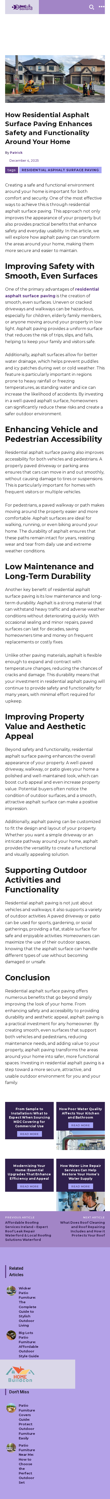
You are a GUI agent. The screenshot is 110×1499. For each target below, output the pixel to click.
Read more (29, 1134)
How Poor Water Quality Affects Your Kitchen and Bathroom (80, 1113)
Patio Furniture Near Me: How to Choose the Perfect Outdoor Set (27, 1464)
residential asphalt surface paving (60, 170)
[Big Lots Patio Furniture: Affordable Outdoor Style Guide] (11, 1335)
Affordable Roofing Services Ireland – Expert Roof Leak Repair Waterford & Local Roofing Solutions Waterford (28, 1231)
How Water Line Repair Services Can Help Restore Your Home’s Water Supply (80, 1172)
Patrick (16, 153)
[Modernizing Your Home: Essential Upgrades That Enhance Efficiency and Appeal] (29, 1201)
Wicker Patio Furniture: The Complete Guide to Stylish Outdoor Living (27, 1307)
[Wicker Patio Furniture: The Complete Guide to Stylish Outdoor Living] (11, 1291)
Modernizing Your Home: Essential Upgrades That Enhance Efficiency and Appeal (29, 1172)
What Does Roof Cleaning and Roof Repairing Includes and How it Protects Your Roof (82, 1229)
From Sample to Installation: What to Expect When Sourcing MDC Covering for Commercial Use (29, 1117)
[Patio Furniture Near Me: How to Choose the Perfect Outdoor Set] (11, 1448)
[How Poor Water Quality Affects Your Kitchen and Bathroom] (80, 1140)
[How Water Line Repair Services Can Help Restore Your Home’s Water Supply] (80, 1201)
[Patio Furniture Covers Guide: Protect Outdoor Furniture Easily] (11, 1408)
